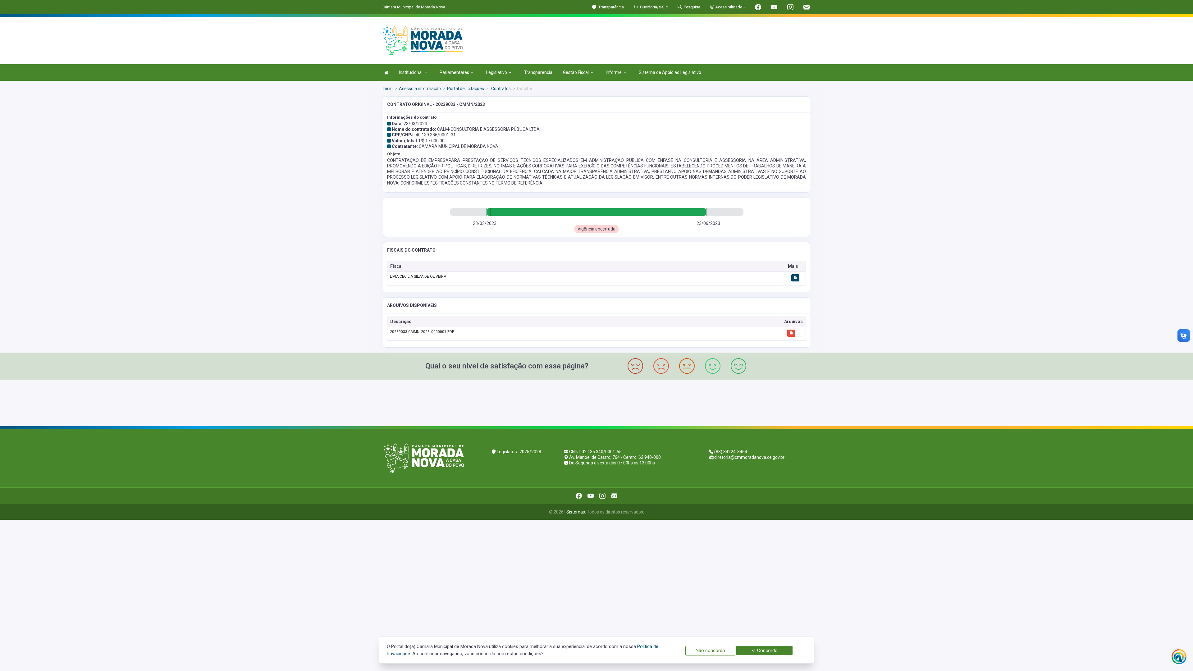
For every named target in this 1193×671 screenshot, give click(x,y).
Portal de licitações (465, 88)
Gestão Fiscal (576, 72)
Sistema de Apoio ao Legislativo (670, 72)
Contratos (500, 88)
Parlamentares (454, 72)
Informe (614, 72)
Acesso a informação (420, 88)
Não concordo (710, 650)
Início (388, 88)
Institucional (411, 72)
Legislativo (496, 72)
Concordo (767, 650)
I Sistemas (575, 511)
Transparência (538, 72)
